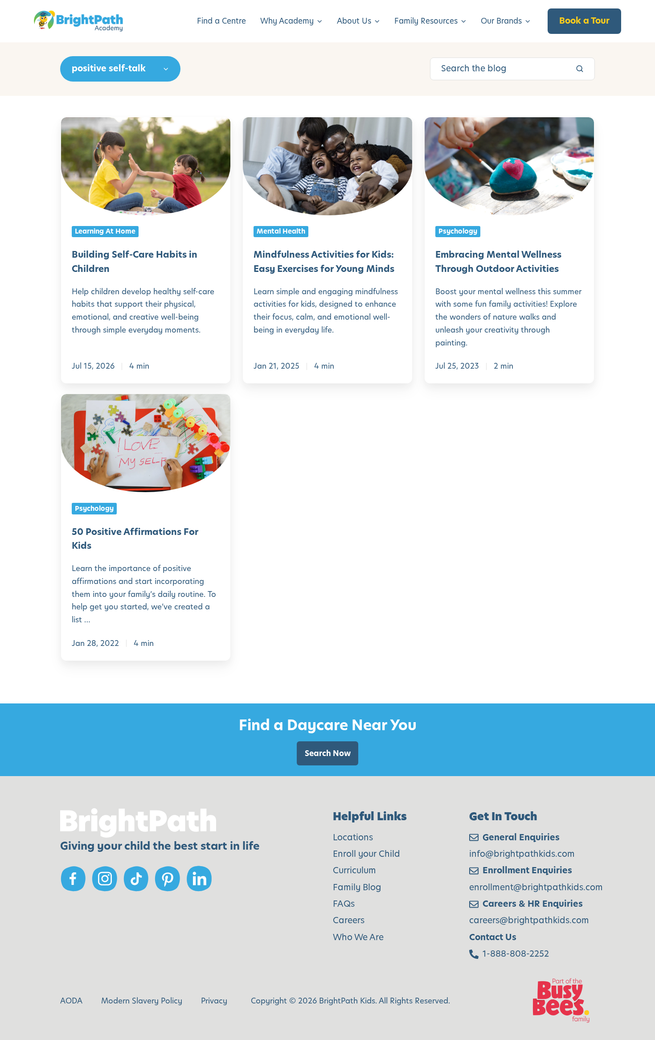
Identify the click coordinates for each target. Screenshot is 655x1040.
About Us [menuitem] (354, 21)
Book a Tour (584, 21)
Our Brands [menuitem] (501, 21)
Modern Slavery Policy (141, 1000)
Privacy (214, 1000)
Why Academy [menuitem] (287, 21)
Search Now (328, 753)
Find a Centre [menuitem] (221, 21)
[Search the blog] (579, 68)
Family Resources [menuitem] (426, 21)
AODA (71, 1000)
